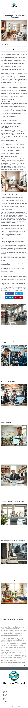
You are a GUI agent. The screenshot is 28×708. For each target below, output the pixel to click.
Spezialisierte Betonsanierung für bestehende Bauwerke (14, 580)
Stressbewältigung (17, 656)
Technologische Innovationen (9, 659)
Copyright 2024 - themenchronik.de (14, 706)
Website (5, 702)
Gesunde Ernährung (16, 640)
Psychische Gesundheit (22, 650)
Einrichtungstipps (18, 633)
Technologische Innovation (15, 657)
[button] (14, 12)
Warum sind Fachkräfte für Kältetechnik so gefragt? (12, 381)
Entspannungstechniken (12, 638)
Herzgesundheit (13, 642)
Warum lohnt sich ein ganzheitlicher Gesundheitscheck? (14, 461)
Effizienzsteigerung (7, 633)
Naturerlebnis (21, 647)
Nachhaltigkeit (11, 647)
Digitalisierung (12, 632)
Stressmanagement (4, 657)
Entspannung (4, 636)
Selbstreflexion (6, 654)
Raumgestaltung (6, 652)
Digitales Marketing (18, 630)
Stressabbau (5, 656)
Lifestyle (5, 694)
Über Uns (5, 699)
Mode (4, 695)
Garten (4, 692)
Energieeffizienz (15, 635)
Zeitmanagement (19, 662)
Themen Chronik (7, 689)
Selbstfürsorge (17, 652)
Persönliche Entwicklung (7, 649)
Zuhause (4, 665)
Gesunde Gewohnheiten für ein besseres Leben (12, 619)
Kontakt (5, 701)
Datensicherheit (11, 630)
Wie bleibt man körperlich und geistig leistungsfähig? (13, 540)
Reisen (4, 697)
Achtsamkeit (5, 627)
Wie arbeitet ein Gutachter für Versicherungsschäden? (13, 501)
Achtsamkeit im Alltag (16, 627)
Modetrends (13, 645)
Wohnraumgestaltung (7, 662)
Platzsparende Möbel (5, 650)
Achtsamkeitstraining (7, 628)
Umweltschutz (22, 659)
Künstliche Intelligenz (16, 644)
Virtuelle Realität (13, 660)
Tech (4, 698)
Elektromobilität (5, 635)
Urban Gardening (5, 660)
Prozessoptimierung (14, 650)
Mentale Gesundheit (5, 645)
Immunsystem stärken (20, 642)
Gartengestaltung (4, 640)
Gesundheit (5, 642)
